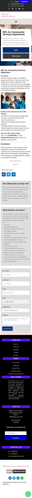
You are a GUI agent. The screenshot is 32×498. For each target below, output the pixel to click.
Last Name (5, 280)
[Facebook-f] (9, 9)
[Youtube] (19, 9)
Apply (16, 50)
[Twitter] (12, 9)
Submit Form (7, 329)
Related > (16, 164)
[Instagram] (16, 9)
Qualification (6, 307)
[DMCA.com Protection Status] (16, 473)
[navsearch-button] (24, 15)
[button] (16, 21)
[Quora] (23, 9)
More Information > (16, 161)
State (4, 298)
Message (5, 315)
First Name (5, 271)
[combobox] (16, 310)
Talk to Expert (16, 56)
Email (4, 289)
